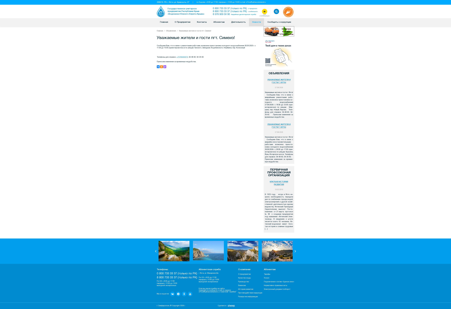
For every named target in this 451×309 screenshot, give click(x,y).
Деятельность (238, 22)
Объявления (171, 31)
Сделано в (222, 306)
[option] (174, 251)
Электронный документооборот (277, 289)
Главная (164, 22)
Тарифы (267, 274)
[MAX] (164, 66)
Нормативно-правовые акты (275, 285)
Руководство (243, 282)
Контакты (202, 22)
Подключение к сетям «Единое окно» (279, 282)
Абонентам (219, 22)
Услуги (266, 278)
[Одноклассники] (161, 66)
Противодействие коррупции (250, 293)
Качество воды (244, 278)
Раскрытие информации (248, 296)
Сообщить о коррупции (279, 22)
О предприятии (244, 274)
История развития (245, 289)
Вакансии (242, 285)
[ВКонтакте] (158, 66)
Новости (256, 22)
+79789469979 (182, 57)
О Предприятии (182, 22)
